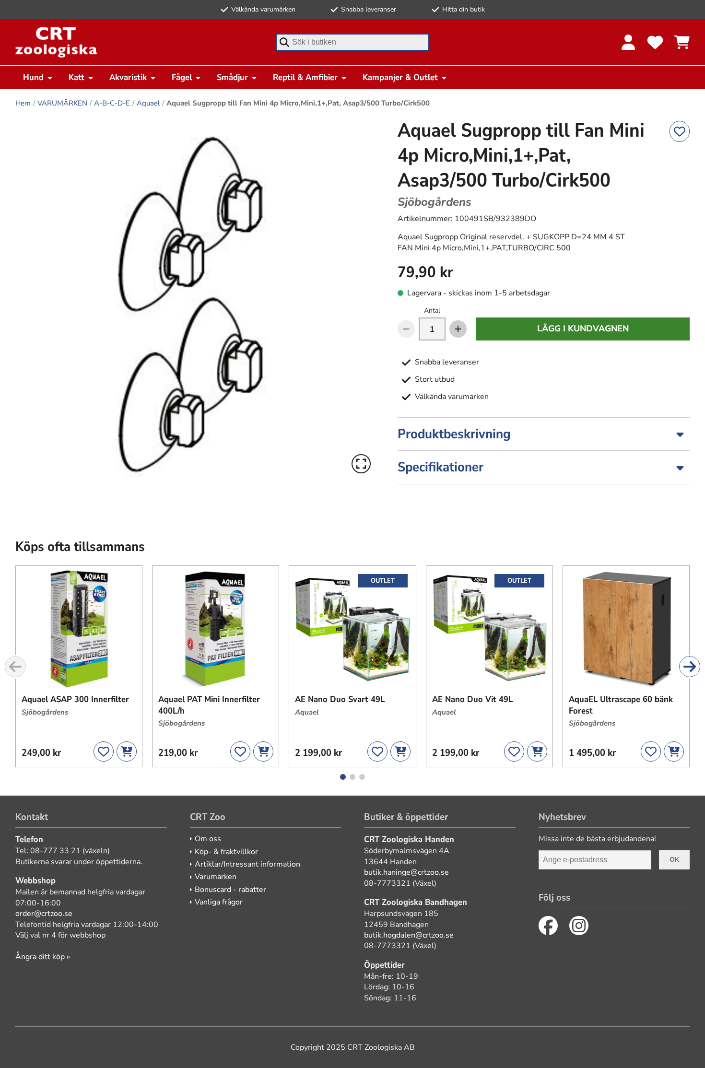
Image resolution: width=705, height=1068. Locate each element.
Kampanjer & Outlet (400, 77)
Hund (33, 77)
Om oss (208, 838)
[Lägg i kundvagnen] (127, 751)
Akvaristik (128, 77)
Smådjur (232, 77)
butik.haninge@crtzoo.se (406, 872)
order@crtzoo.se (43, 913)
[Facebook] (548, 925)
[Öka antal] (458, 329)
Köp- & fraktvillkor (226, 851)
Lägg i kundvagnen (583, 328)
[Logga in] (628, 42)
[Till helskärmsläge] (361, 463)
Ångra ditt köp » (42, 956)
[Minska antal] (406, 329)
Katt (76, 77)
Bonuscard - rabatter (230, 889)
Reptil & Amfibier (305, 77)
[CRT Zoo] (56, 42)
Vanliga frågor (219, 902)
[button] (195, 297)
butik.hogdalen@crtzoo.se (409, 935)
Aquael (148, 103)
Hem (23, 103)
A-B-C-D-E (112, 103)
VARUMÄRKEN (62, 103)
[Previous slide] (15, 666)
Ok (674, 859)
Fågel (182, 77)
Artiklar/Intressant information (247, 864)
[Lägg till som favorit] (680, 131)
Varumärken (215, 876)
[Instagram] (578, 925)
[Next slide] (689, 666)
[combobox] (352, 42)
